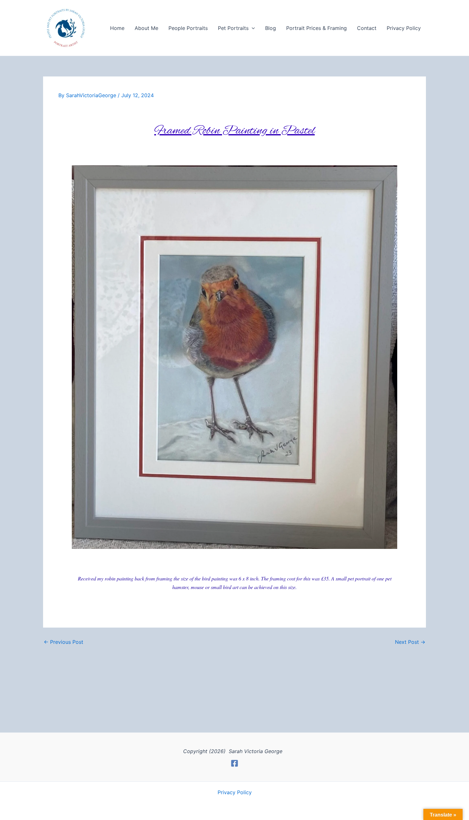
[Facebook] (234, 763)
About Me (146, 28)
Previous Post (63, 641)
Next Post (410, 641)
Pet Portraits (233, 28)
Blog (270, 28)
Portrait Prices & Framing (316, 28)
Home (117, 28)
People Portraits (188, 28)
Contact (366, 28)
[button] (252, 28)
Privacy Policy (404, 28)
